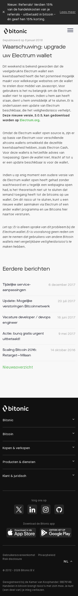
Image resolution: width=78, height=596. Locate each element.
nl (66, 561)
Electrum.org (29, 120)
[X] (19, 509)
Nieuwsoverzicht (18, 367)
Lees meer (68, 12)
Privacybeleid (46, 555)
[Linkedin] (32, 509)
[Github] (59, 509)
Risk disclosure (12, 559)
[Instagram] (45, 509)
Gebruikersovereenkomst (19, 555)
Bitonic (17, 31)
